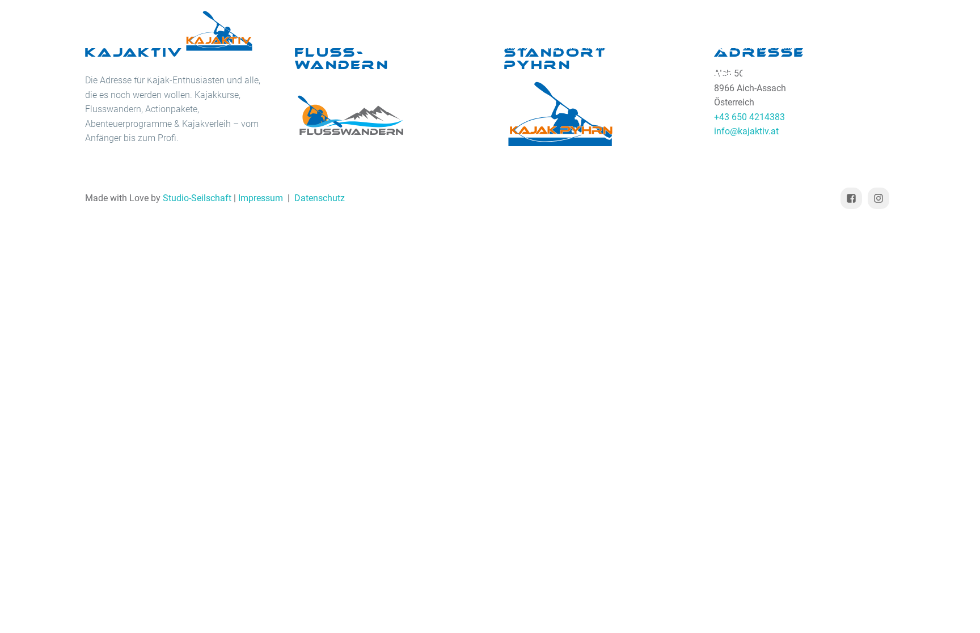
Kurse (206, 75)
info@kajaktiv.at (677, 46)
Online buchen (518, 75)
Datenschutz (319, 198)
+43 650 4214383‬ (765, 46)
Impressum (260, 198)
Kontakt (832, 75)
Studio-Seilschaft (197, 198)
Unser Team (735, 75)
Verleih (288, 75)
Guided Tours (388, 75)
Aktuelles (630, 75)
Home (138, 75)
